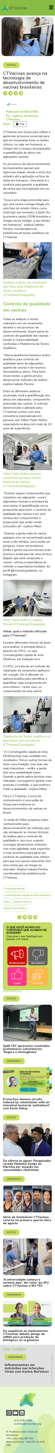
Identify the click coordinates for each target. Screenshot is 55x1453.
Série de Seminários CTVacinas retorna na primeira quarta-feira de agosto (27, 1220)
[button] (5, 93)
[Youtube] (15, 1413)
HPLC (7, 901)
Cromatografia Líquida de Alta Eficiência (27, 895)
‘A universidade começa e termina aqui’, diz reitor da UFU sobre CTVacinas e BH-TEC (26, 1283)
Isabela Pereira (22, 901)
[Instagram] (9, 1413)
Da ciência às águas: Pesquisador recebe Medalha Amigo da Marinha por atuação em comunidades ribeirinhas (27, 1165)
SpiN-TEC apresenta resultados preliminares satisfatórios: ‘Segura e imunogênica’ (26, 1049)
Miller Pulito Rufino (15, 908)
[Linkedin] (22, 1413)
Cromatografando (14, 888)
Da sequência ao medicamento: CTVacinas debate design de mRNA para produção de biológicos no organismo (25, 1335)
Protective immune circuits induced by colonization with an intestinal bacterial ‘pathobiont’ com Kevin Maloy (26, 1103)
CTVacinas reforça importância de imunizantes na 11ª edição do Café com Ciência (30, 1370)
